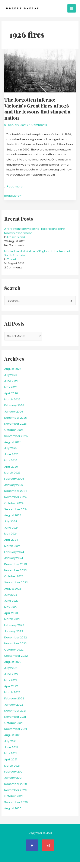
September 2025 (16, 436)
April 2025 (11, 466)
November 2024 (15, 497)
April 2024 (11, 540)
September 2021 (15, 729)
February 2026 (14, 405)
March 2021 (12, 765)
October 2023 (13, 576)
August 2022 (12, 662)
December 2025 (15, 418)
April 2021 (10, 759)
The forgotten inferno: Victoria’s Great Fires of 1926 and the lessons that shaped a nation (37, 108)
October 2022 (13, 649)
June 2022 (11, 674)
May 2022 (10, 680)
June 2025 (11, 454)
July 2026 (10, 375)
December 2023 (15, 564)
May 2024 (10, 533)
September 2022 (16, 656)
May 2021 (10, 753)
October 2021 (13, 723)
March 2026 (12, 399)
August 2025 (12, 442)
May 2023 (10, 607)
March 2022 (12, 692)
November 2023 (15, 570)
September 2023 (16, 582)
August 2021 (12, 735)
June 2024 (11, 527)
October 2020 (13, 796)
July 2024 (10, 521)
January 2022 (13, 704)
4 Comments (38, 125)
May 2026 (10, 387)
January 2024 (13, 558)
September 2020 (16, 802)
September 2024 (16, 509)
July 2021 (10, 741)
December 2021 (15, 710)
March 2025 (12, 472)
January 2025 (13, 485)
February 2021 (13, 771)
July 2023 (10, 595)
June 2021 (11, 747)
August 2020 (12, 808)
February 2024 (14, 552)
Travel (11, 259)
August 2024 (12, 515)
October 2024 (13, 503)
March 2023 (12, 619)
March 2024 (12, 546)
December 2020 (15, 784)
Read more (15, 186)
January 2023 (13, 631)
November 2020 (15, 790)
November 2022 (15, 643)
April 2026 (11, 393)
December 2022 (15, 637)
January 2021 (13, 778)
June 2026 (11, 381)
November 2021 (15, 717)
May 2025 (10, 460)
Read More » (13, 195)
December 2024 (15, 491)
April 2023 (11, 613)
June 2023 (11, 601)
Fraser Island (16, 237)
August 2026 (12, 369)
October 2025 (13, 430)
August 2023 (12, 588)
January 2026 (13, 411)
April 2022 (11, 686)
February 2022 (14, 698)
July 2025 (10, 448)
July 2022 (10, 668)
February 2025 (14, 479)
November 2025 (15, 423)
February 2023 (14, 625)
